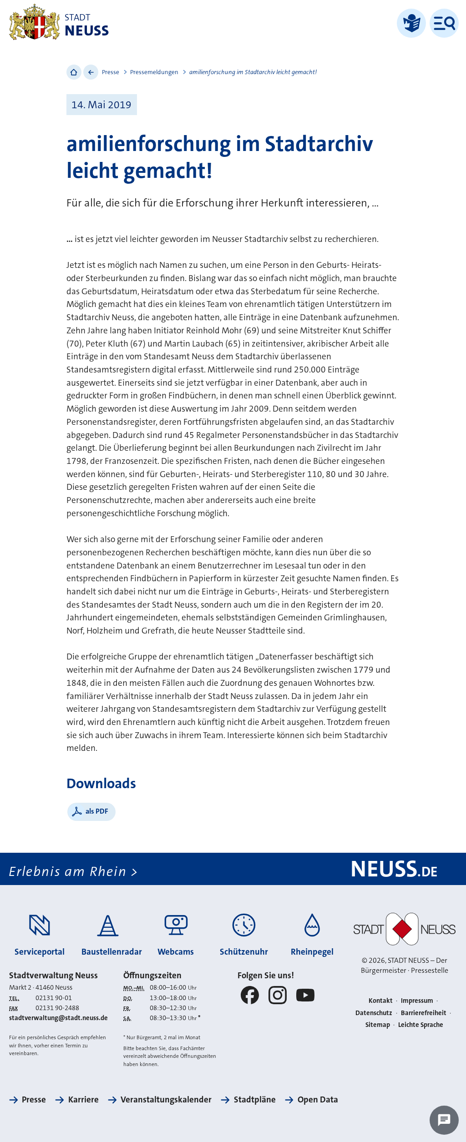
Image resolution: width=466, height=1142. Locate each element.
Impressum (417, 1000)
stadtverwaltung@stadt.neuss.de (58, 1018)
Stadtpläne (254, 1099)
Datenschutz (373, 1013)
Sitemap (377, 1025)
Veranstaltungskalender (166, 1099)
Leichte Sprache (420, 1025)
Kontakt (381, 1000)
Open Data (318, 1099)
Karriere (83, 1099)
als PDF (97, 811)
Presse (110, 72)
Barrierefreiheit (423, 1013)
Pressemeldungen (154, 72)
